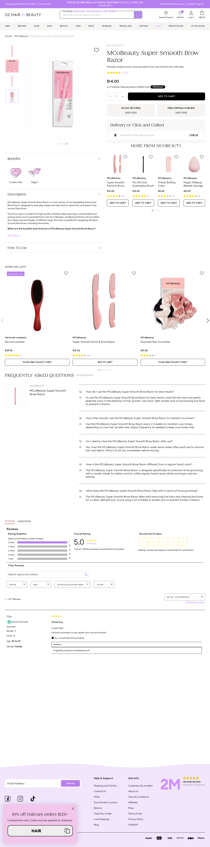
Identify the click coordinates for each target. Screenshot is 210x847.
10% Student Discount (171, 4)
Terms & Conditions (138, 796)
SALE (158, 26)
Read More (13, 235)
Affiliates (133, 802)
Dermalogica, (94, 11)
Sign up (70, 783)
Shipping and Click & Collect (21, 4)
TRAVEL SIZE (125, 26)
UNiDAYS (133, 824)
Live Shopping (101, 819)
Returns (98, 807)
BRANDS (22, 26)
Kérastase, (80, 11)
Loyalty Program (195, 4)
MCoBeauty (21, 36)
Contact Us (45, 4)
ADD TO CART (118, 203)
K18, (105, 11)
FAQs (97, 796)
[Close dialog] (73, 808)
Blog (96, 824)
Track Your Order (103, 813)
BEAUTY (64, 26)
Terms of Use (135, 813)
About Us (133, 791)
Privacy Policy (135, 819)
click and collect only (37, 362)
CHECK (193, 135)
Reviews (10, 521)
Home (8, 36)
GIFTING (143, 26)
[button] (40, 830)
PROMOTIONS (176, 26)
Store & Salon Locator (105, 802)
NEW (7, 26)
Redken (112, 11)
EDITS (91, 26)
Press (131, 807)
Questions (24, 521)
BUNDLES (106, 26)
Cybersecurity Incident (140, 785)
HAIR (36, 26)
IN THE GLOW (198, 26)
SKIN (49, 26)
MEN (78, 26)
